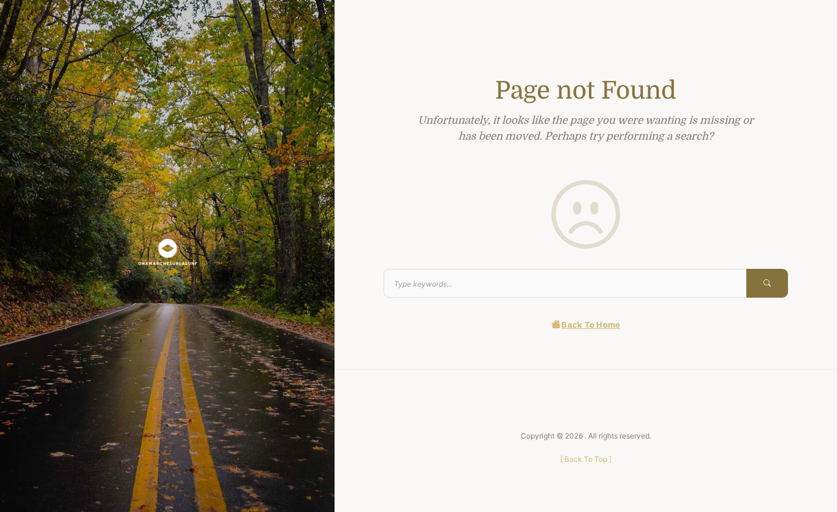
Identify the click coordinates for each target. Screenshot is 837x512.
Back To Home (590, 324)
